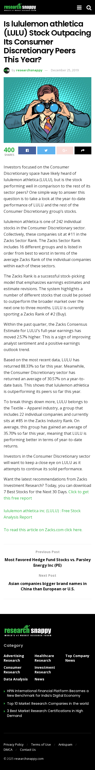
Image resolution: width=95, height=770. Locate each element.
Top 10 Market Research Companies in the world (48, 703)
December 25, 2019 (65, 70)
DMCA (8, 749)
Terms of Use (41, 744)
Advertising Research (14, 658)
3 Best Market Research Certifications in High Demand (45, 713)
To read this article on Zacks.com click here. (43, 529)
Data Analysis (16, 679)
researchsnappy (29, 70)
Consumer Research (12, 669)
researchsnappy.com (29, 759)
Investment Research (45, 669)
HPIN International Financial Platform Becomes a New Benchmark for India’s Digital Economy (48, 693)
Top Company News (77, 658)
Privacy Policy (14, 744)
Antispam (65, 744)
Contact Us (28, 749)
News (39, 679)
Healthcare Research (44, 658)
